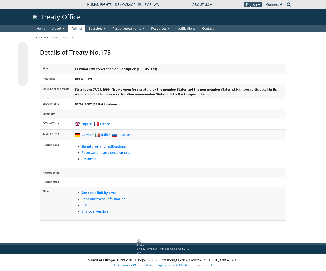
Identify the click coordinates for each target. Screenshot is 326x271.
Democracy (125, 4)
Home (41, 28)
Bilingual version (94, 211)
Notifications (186, 28)
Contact (208, 28)
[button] (163, 249)
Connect (272, 4)
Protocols (88, 158)
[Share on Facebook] (22, 64)
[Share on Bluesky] (22, 47)
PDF (84, 205)
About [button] (56, 28)
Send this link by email (99, 192)
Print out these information (103, 199)
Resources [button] (159, 28)
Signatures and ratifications (103, 146)
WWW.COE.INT (44, 4)
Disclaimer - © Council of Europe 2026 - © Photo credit (156, 265)
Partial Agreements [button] (127, 28)
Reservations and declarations (105, 152)
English (252, 4)
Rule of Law (148, 4)
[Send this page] (22, 81)
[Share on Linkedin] (22, 72)
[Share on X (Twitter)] (22, 56)
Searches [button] (95, 28)
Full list (76, 28)
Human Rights (99, 4)
